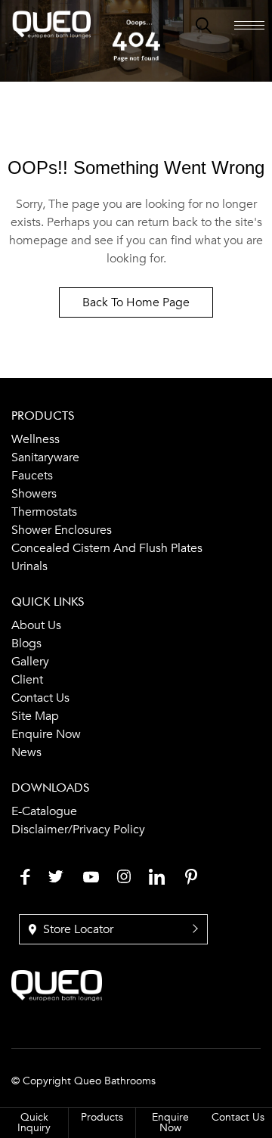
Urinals (29, 566)
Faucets (32, 475)
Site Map (35, 716)
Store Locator (76, 929)
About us (36, 625)
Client (27, 679)
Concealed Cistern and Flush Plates (106, 548)
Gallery (30, 661)
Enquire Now (46, 734)
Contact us (40, 698)
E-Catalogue (44, 811)
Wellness (35, 439)
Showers (34, 493)
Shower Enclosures (61, 530)
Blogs (26, 643)
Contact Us (238, 1117)
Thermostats (44, 512)
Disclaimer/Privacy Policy (78, 829)
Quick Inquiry (34, 1122)
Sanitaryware (45, 457)
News (26, 752)
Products (102, 1117)
